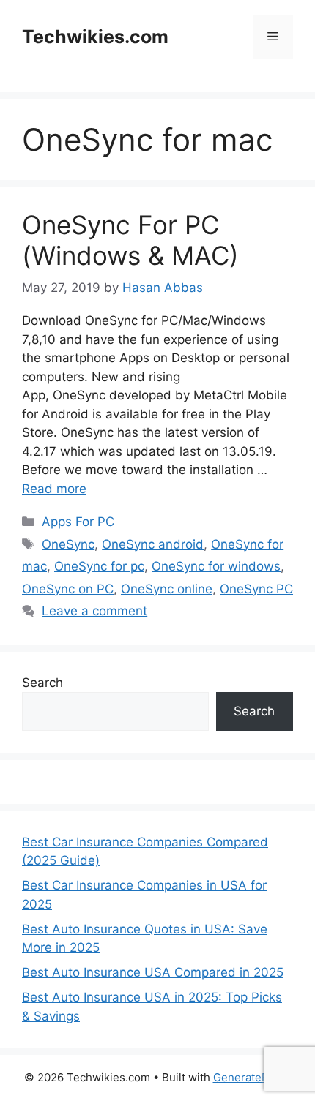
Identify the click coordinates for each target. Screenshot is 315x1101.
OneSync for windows (216, 566)
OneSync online (166, 589)
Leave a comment (94, 611)
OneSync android (153, 544)
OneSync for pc (99, 566)
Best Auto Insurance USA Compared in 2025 (153, 972)
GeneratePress (252, 1077)
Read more (54, 488)
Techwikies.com (95, 37)
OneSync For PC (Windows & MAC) (130, 240)
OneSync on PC (68, 589)
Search (42, 682)
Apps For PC (78, 521)
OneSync (68, 544)
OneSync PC (256, 589)
